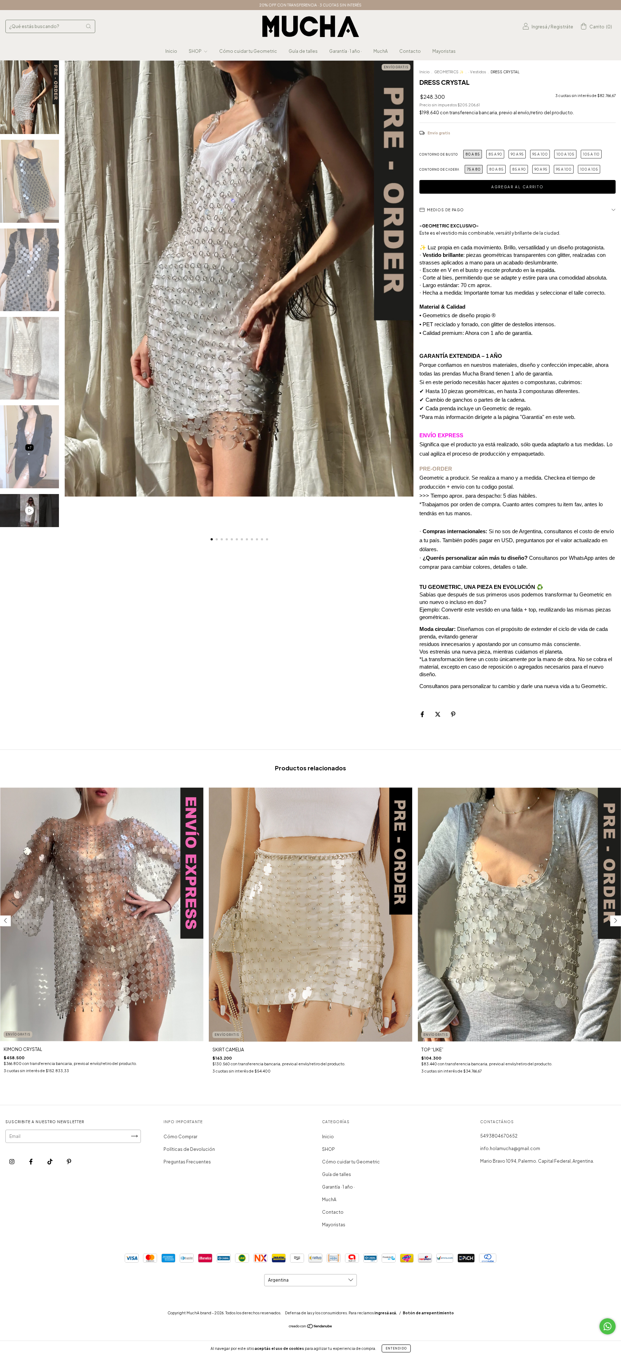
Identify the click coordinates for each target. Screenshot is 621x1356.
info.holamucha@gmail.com (510, 1148)
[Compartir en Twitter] (438, 714)
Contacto (410, 51)
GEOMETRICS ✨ (449, 72)
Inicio (171, 51)
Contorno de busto (438, 154)
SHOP (195, 51)
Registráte (562, 26)
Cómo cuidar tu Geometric (248, 51)
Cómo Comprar (180, 1136)
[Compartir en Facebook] (422, 714)
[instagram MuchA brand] (12, 1161)
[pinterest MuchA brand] (69, 1161)
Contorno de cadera (439, 169)
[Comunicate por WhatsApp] (607, 1326)
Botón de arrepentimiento (428, 1313)
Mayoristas (444, 51)
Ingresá (539, 26)
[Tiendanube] (310, 1327)
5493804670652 (499, 1136)
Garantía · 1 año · (345, 51)
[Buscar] (88, 26)
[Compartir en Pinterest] (453, 714)
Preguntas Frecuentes (187, 1161)
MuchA (380, 51)
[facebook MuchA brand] (31, 1161)
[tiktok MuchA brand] (50, 1161)
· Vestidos (477, 72)
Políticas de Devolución (189, 1149)
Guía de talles (303, 51)
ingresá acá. (385, 1313)
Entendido (396, 1348)
